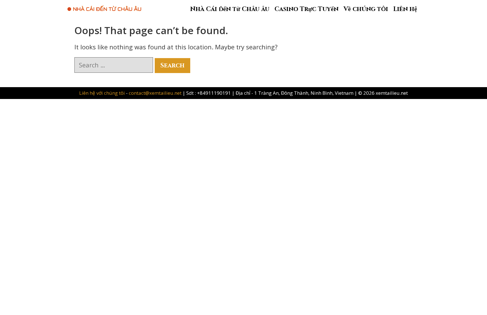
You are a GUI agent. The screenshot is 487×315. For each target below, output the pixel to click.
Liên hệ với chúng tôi (102, 93)
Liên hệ (405, 9)
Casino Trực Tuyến (306, 9)
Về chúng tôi (366, 9)
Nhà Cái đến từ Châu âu (229, 9)
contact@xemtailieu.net (155, 93)
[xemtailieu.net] (104, 5)
